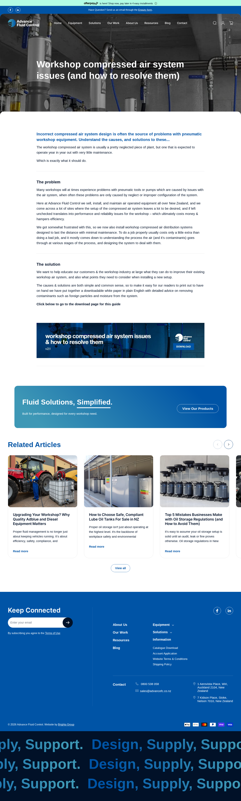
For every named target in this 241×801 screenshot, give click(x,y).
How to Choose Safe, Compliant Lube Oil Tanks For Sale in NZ (116, 516)
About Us (120, 625)
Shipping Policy (162, 664)
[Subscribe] (68, 622)
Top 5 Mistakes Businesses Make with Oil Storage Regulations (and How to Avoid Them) (194, 519)
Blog (116, 648)
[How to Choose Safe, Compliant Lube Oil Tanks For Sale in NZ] (118, 481)
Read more (20, 551)
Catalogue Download (165, 648)
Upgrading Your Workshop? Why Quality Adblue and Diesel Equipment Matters (41, 519)
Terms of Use (52, 633)
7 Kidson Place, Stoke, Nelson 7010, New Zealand (215, 699)
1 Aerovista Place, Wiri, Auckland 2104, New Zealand (212, 687)
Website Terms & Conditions (170, 659)
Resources (121, 640)
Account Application (165, 653)
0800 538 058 (150, 684)
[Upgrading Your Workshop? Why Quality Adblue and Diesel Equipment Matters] (42, 481)
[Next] (228, 444)
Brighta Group (66, 724)
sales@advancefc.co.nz (155, 691)
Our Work (120, 632)
